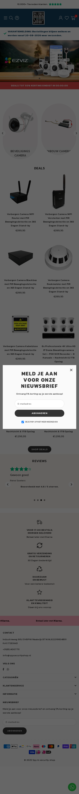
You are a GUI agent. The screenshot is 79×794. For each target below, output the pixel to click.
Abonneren (40, 413)
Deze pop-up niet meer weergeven (41, 421)
